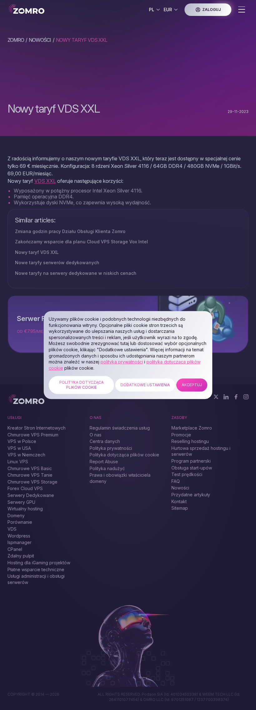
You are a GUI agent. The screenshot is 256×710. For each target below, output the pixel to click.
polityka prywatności (122, 361)
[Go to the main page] (31, 9)
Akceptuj (192, 384)
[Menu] (242, 10)
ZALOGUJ (211, 9)
